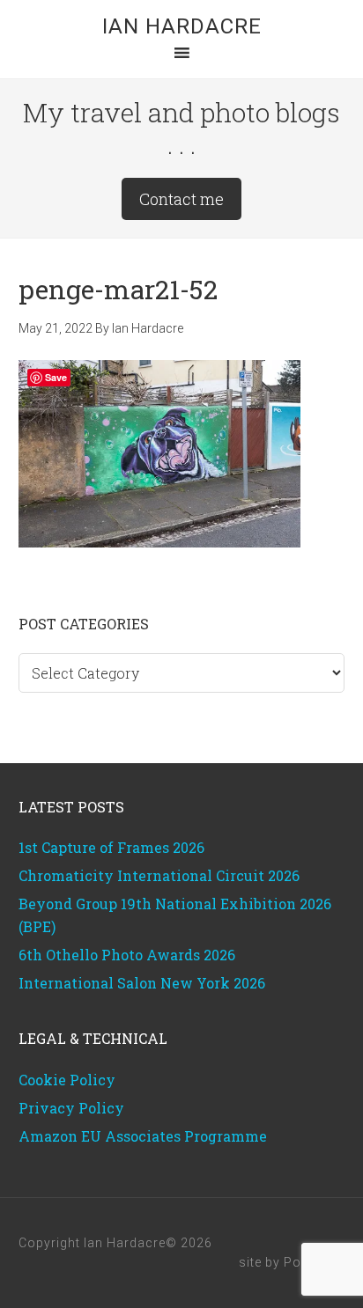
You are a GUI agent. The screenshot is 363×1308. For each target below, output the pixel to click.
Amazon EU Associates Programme (143, 1136)
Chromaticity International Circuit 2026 (159, 875)
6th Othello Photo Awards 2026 (127, 954)
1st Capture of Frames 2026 (111, 847)
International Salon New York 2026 (142, 983)
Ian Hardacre (182, 26)
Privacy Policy (71, 1108)
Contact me (181, 198)
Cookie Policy (67, 1079)
